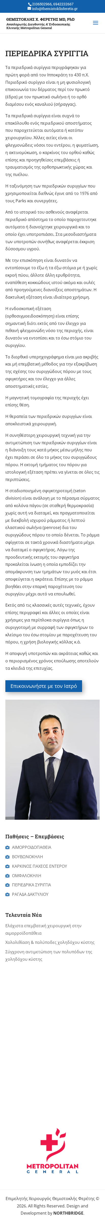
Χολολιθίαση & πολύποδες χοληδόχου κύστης (50, 942)
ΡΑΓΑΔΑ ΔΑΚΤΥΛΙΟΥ (30, 894)
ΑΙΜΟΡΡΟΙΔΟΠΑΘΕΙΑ (31, 847)
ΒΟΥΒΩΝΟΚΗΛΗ (27, 857)
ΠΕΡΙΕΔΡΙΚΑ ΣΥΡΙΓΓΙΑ (31, 885)
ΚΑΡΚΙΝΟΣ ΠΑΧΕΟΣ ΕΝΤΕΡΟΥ (39, 866)
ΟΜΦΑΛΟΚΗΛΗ (26, 875)
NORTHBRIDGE (68, 1213)
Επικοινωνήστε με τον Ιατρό (43, 686)
